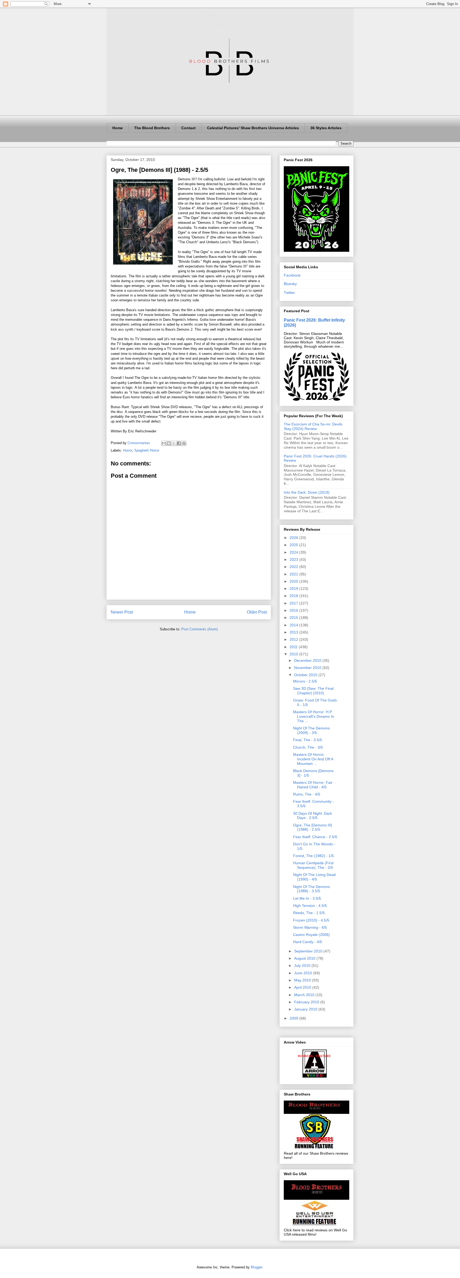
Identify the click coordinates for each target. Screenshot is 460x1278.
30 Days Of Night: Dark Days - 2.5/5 (312, 815)
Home (117, 128)
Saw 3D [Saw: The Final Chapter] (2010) (313, 690)
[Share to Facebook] (179, 443)
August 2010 (305, 958)
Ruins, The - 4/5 (306, 794)
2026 (294, 537)
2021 (294, 574)
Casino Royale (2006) (311, 934)
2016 (294, 610)
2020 (294, 581)
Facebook (292, 275)
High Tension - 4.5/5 (310, 905)
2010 (294, 654)
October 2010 (306, 675)
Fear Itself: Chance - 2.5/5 (315, 837)
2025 (294, 545)
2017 (294, 603)
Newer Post (122, 612)
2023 (294, 559)
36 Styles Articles (326, 128)
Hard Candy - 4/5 (307, 942)
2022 (294, 567)
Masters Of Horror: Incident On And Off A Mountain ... (313, 759)
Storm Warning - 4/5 (310, 927)
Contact (188, 128)
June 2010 (303, 973)
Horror (127, 450)
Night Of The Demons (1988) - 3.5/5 (311, 889)
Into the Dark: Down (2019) (307, 492)
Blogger (256, 1267)
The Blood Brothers (152, 128)
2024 (294, 552)
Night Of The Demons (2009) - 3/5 (311, 730)
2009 (294, 1018)
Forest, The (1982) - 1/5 (313, 856)
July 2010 (302, 965)
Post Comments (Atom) (199, 629)
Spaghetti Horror (146, 450)
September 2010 (308, 951)
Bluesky (290, 284)
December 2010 (308, 660)
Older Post (257, 612)
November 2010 (308, 668)
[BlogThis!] (168, 443)
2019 (294, 588)
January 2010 (306, 1009)
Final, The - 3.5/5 (307, 740)
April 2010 (303, 987)
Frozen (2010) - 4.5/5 (311, 920)
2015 (294, 617)
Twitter (289, 292)
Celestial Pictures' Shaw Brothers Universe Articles (253, 128)
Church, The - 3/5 (308, 747)
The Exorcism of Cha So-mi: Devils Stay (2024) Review (313, 426)
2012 (294, 639)
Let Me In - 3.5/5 (307, 898)
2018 (294, 596)
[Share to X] (173, 443)
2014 (294, 625)
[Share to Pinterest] (184, 443)
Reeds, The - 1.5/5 (309, 913)
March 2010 (304, 995)
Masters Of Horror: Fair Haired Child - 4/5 (312, 784)
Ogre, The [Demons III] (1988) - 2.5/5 (312, 827)
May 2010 (303, 980)
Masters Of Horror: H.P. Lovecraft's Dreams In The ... (313, 716)
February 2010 (307, 1002)
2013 (294, 632)
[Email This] (163, 443)
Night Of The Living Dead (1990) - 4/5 (314, 877)
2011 (294, 647)
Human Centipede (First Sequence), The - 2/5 (313, 865)
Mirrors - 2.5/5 (305, 681)
